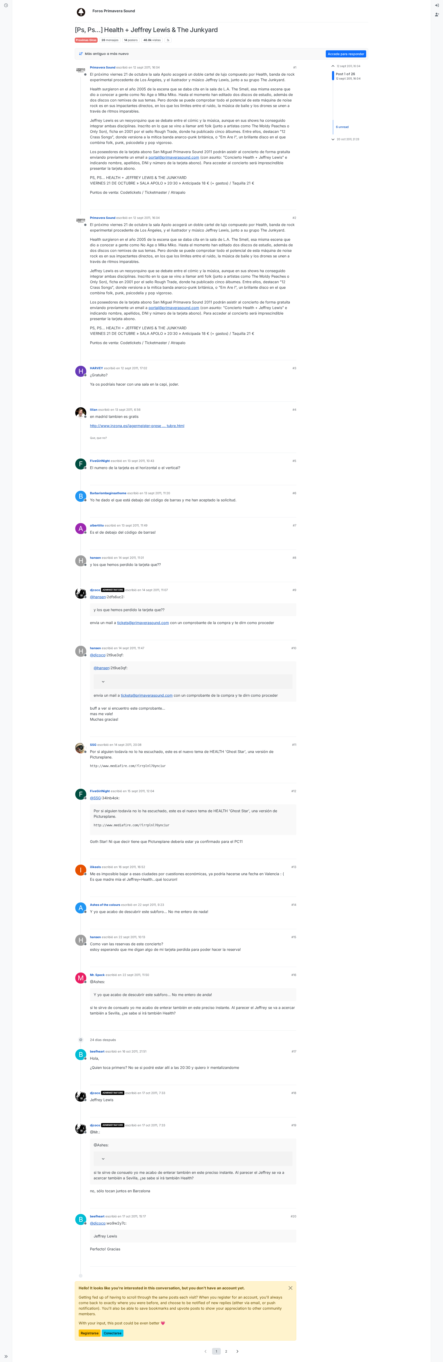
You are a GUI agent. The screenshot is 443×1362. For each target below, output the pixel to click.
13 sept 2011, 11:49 (134, 525)
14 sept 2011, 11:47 (131, 648)
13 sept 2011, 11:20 (157, 493)
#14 (293, 905)
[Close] (290, 1288)
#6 (294, 493)
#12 (293, 791)
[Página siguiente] (237, 1351)
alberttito (97, 525)
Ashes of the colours (105, 905)
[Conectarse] (437, 5)
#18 (293, 1093)
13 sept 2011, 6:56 (128, 409)
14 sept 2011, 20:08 (127, 744)
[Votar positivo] (267, 204)
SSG (93, 744)
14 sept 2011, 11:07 (155, 590)
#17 (294, 1051)
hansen (95, 557)
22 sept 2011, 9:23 (151, 905)
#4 (294, 409)
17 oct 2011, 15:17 (134, 1216)
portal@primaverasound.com (174, 157)
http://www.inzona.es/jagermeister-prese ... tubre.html (137, 425)
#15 (293, 937)
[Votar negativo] (283, 204)
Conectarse (112, 1333)
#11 (294, 744)
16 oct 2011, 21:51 (134, 1051)
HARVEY (96, 368)
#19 (293, 1125)
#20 (293, 1216)
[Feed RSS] (168, 40)
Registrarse (90, 1333)
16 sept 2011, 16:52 (132, 867)
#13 (293, 867)
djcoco (95, 590)
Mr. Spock (97, 975)
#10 (293, 648)
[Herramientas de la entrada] (292, 204)
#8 (294, 557)
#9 (294, 590)
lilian (93, 409)
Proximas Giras (86, 40)
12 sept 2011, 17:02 (134, 368)
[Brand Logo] (83, 11)
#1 (294, 67)
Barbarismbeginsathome (108, 493)
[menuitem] (437, 5)
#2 (294, 218)
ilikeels (95, 867)
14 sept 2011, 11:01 (131, 557)
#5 (294, 461)
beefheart (97, 1051)
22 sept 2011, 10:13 (132, 937)
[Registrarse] (437, 14)
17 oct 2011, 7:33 (153, 1093)
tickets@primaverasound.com (143, 622)
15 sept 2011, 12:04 (141, 791)
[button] (6, 1356)
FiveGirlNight (100, 461)
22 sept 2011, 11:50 (136, 975)
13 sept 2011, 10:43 (141, 461)
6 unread (342, 127)
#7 (294, 525)
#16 (293, 975)
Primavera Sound (102, 67)
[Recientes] (6, 5)
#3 (294, 368)
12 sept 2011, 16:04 (146, 67)
